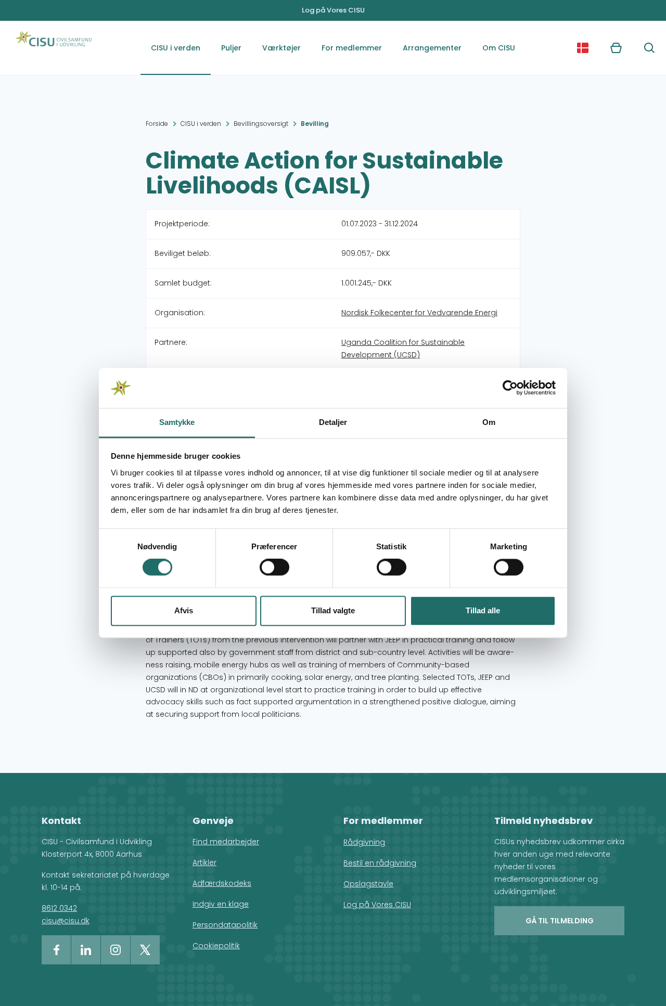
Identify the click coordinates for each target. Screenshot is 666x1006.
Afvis (183, 610)
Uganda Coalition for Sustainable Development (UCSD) (403, 348)
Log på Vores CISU (333, 10)
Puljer (231, 48)
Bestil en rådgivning (379, 863)
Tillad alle (483, 610)
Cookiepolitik (216, 945)
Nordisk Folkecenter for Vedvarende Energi (419, 312)
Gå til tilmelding (560, 920)
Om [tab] (488, 422)
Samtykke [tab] (177, 422)
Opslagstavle (368, 884)
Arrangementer (432, 48)
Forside (157, 123)
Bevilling (315, 123)
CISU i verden (175, 48)
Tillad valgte (333, 610)
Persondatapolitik (225, 925)
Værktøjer (281, 48)
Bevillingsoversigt (261, 123)
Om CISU (498, 48)
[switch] (274, 567)
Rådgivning (364, 842)
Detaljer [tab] (333, 422)
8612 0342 (59, 908)
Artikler (204, 862)
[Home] (53, 48)
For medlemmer (352, 48)
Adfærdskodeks (222, 883)
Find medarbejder (226, 841)
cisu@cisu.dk (65, 920)
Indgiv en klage (221, 904)
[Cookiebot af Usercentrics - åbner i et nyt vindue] (510, 388)
